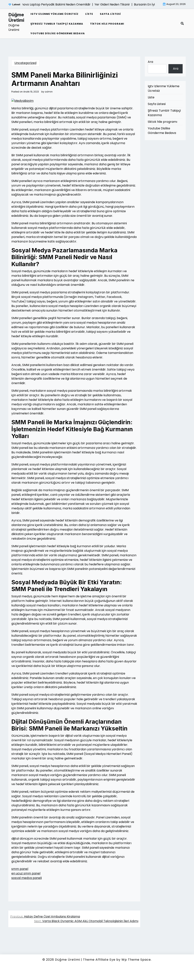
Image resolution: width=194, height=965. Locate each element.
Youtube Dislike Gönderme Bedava (58, 33)
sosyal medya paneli (26, 878)
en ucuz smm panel (25, 873)
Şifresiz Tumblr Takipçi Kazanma (57, 24)
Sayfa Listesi (110, 14)
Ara (150, 62)
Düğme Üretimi (16, 17)
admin (49, 92)
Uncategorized (25, 63)
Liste (89, 14)
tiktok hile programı (107, 24)
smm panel (19, 869)
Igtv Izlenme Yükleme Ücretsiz (54, 14)
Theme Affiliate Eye (99, 959)
